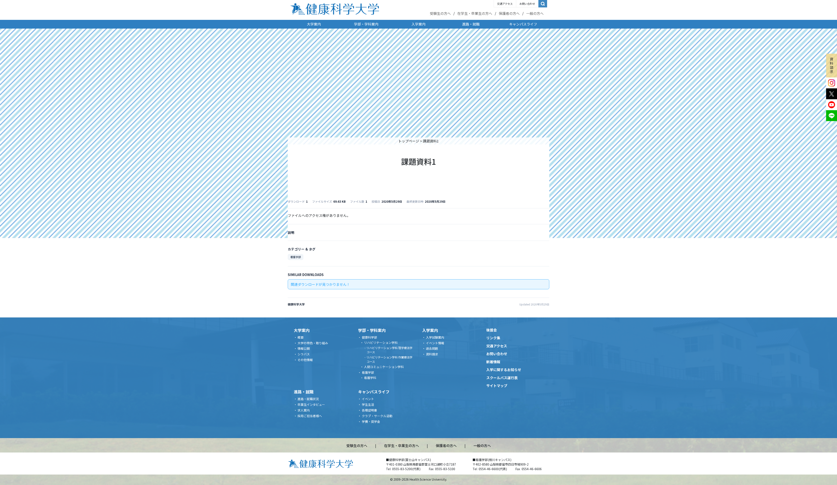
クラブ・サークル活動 (377, 416)
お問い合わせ (527, 3)
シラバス (304, 354)
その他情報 (305, 360)
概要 (301, 337)
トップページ (408, 141)
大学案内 (314, 24)
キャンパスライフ (523, 24)
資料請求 (831, 65)
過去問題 (432, 348)
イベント (368, 399)
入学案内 (418, 24)
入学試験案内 (435, 337)
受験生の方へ (440, 13)
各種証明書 (369, 410)
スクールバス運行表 (502, 377)
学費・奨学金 (371, 421)
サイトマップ (496, 385)
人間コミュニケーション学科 (384, 367)
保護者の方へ (509, 13)
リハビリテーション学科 (381, 342)
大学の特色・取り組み (313, 343)
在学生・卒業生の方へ (474, 13)
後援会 (491, 329)
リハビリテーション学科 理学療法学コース (389, 350)
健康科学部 (369, 337)
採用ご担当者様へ (310, 416)
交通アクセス (505, 3)
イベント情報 (435, 343)
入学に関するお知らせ (503, 369)
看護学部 (295, 257)
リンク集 (493, 337)
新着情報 (493, 361)
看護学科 (370, 377)
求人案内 (304, 410)
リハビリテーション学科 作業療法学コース (389, 359)
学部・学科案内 (366, 24)
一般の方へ (535, 13)
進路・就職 (471, 24)
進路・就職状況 (308, 399)
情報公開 (304, 348)
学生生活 (368, 404)
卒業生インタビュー (311, 404)
